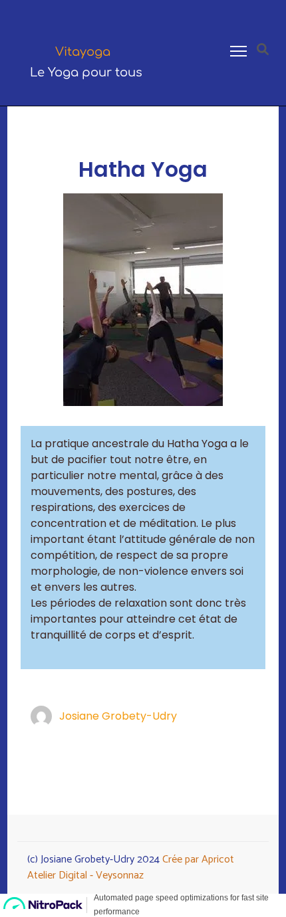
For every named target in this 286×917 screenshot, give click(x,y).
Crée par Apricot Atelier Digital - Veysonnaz (130, 867)
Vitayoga (82, 51)
